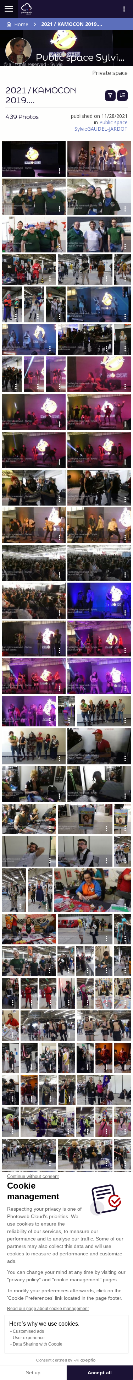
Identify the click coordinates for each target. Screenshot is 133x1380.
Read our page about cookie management (48, 1308)
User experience (29, 1337)
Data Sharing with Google (37, 1344)
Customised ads (28, 1331)
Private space (110, 73)
